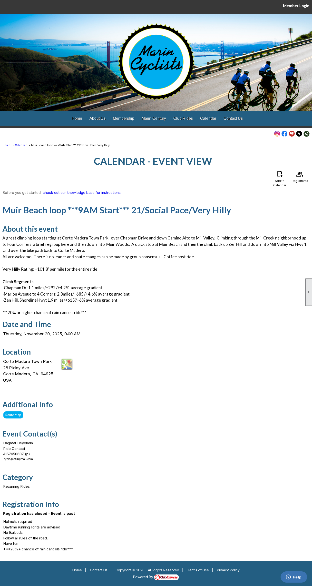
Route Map (13, 415)
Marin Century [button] (154, 118)
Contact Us (233, 118)
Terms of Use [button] (198, 570)
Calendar (208, 118)
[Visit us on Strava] (299, 134)
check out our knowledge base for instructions (82, 192)
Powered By (143, 577)
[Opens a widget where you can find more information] (293, 577)
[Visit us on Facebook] (285, 134)
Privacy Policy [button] (228, 570)
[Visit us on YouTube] (292, 134)
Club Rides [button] (183, 118)
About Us (97, 118)
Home (77, 118)
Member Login (296, 5)
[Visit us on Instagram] (277, 134)
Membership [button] (123, 118)
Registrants (300, 176)
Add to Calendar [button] (279, 178)
